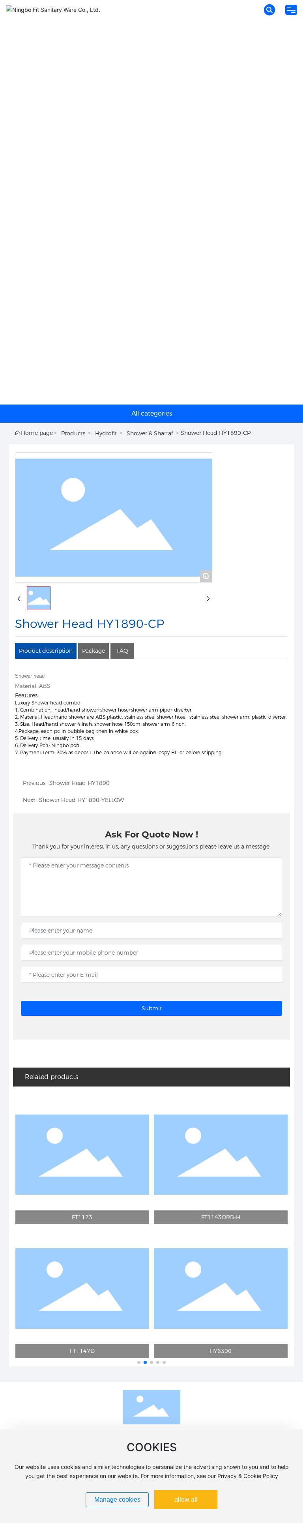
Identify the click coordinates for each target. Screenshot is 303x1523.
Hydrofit (106, 433)
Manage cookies (117, 1499)
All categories (151, 413)
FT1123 (82, 1217)
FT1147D (82, 1350)
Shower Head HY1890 (79, 783)
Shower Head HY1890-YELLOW (81, 800)
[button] (138, 1362)
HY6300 (220, 1350)
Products (73, 433)
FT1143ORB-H (220, 1217)
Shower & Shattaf (150, 433)
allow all (186, 1499)
